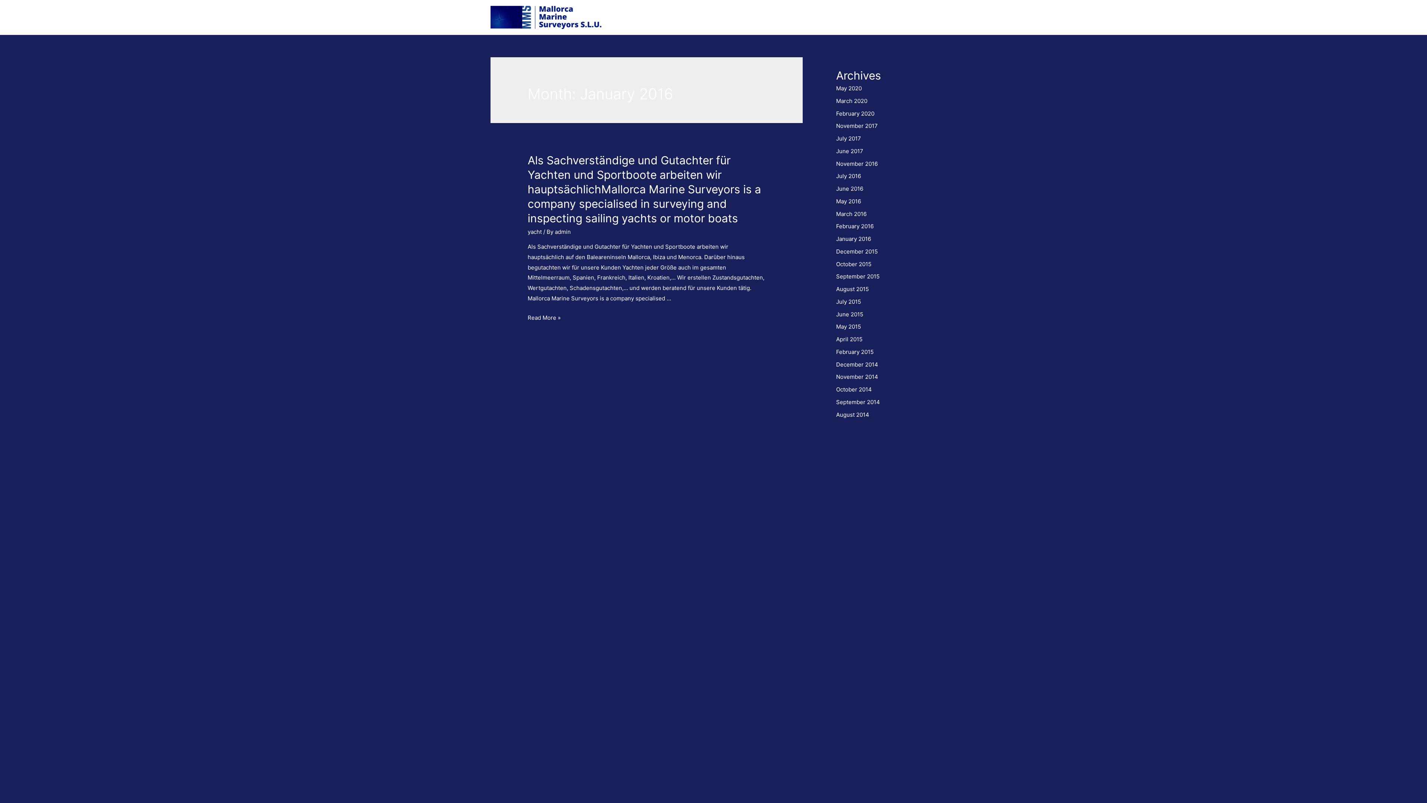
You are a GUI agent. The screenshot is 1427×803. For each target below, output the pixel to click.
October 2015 (853, 264)
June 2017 (849, 151)
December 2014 (857, 364)
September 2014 (858, 402)
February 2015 (855, 351)
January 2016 (853, 238)
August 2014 (852, 414)
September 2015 (858, 276)
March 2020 (851, 100)
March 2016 (851, 213)
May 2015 (848, 326)
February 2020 (855, 113)
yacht (535, 231)
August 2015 (852, 289)
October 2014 (854, 389)
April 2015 (849, 339)
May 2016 (848, 201)
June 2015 (849, 314)
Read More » (544, 317)
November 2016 (857, 163)
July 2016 (848, 176)
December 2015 (857, 251)
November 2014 (857, 376)
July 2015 (848, 301)
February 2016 (855, 226)
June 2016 (849, 188)
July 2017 (848, 138)
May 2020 (849, 88)
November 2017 (857, 125)
